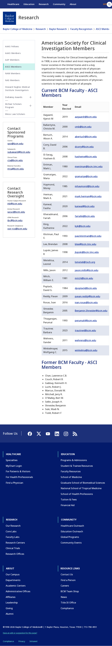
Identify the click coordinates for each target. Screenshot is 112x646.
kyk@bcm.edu (82, 226)
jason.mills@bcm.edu (86, 270)
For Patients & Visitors (18, 471)
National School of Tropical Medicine (81, 488)
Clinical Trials (13, 548)
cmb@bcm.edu (83, 126)
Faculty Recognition (81, 29)
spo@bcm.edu (15, 143)
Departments (13, 580)
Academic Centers (16, 585)
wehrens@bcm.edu (85, 340)
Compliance (67, 608)
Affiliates (10, 597)
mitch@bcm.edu (84, 278)
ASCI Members (104, 29)
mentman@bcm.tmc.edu (89, 166)
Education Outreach (72, 531)
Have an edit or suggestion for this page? (20, 633)
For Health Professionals (19, 477)
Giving (9, 608)
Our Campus (13, 574)
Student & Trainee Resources (77, 465)
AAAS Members (13, 53)
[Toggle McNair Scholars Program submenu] (30, 105)
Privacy (21, 641)
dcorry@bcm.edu (84, 146)
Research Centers (15, 542)
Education (29, 4)
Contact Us (67, 574)
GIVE (105, 4)
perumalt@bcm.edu (86, 320)
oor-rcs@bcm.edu (17, 228)
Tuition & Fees (69, 499)
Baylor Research (58, 29)
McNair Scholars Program (13, 106)
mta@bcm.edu (15, 168)
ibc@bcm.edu (14, 220)
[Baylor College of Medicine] (9, 18)
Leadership (12, 602)
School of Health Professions (77, 494)
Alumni (9, 613)
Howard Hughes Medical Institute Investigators (17, 89)
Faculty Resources (71, 471)
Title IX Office (68, 602)
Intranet (33, 641)
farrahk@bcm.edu (85, 216)
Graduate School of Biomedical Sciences (83, 482)
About (73, 4)
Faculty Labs (12, 537)
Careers (65, 585)
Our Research (13, 525)
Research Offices (15, 553)
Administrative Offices (18, 591)
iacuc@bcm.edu (16, 212)
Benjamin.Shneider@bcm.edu (91, 310)
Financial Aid (68, 505)
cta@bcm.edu (15, 160)
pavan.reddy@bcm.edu (87, 296)
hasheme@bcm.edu (86, 156)
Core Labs (11, 531)
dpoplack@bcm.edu (86, 288)
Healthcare (13, 4)
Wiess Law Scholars (15, 114)
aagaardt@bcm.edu (86, 116)
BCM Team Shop (70, 591)
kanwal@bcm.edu (84, 206)
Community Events (71, 542)
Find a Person (68, 580)
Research (44, 4)
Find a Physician (14, 482)
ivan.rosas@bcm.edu (86, 302)
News (64, 597)
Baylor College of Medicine (17, 29)
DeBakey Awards (13, 97)
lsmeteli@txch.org (85, 262)
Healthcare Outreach (72, 525)
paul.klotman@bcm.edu (88, 236)
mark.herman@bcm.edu (88, 196)
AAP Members (12, 59)
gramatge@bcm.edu (86, 176)
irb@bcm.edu (14, 203)
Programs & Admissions (74, 460)
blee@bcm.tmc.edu (85, 244)
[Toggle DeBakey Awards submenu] (30, 97)
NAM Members (12, 73)
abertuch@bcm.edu (86, 136)
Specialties (12, 460)
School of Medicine (71, 477)
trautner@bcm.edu (85, 330)
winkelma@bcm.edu (86, 350)
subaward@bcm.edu (18, 152)
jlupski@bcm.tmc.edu (87, 252)
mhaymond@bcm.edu (87, 186)
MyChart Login (14, 465)
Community (59, 4)
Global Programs (70, 537)
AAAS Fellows (12, 46)
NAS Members (12, 80)
